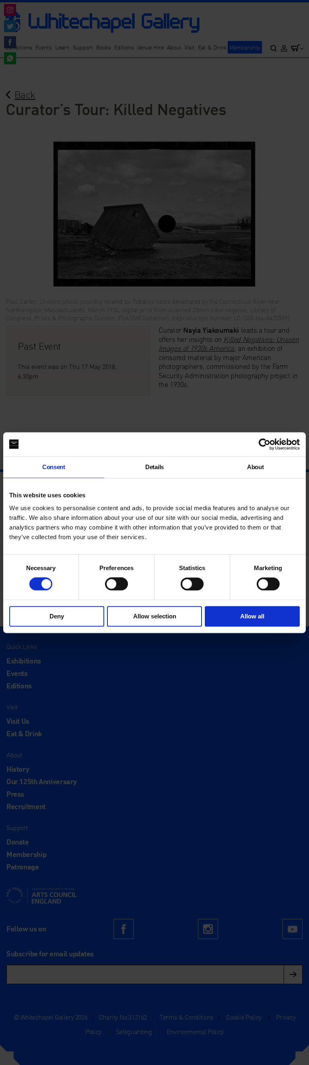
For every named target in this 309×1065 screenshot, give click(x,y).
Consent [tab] (53, 466)
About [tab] (255, 466)
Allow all (252, 616)
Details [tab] (154, 466)
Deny (56, 616)
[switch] (116, 584)
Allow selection (154, 616)
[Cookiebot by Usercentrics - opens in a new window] (264, 444)
